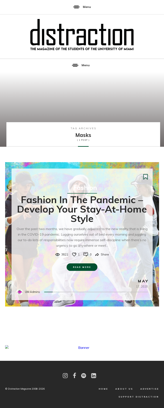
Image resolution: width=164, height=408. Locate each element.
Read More (82, 267)
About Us (124, 388)
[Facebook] (74, 375)
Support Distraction (139, 396)
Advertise (149, 388)
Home (103, 388)
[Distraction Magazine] (82, 35)
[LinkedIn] (93, 375)
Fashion (85, 187)
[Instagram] (65, 375)
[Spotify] (83, 375)
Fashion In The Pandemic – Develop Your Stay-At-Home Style (82, 209)
